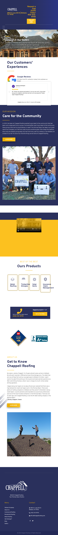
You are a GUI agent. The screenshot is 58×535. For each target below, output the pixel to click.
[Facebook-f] (30, 521)
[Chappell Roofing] (12, 9)
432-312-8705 (32, 16)
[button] (31, 21)
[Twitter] (33, 521)
